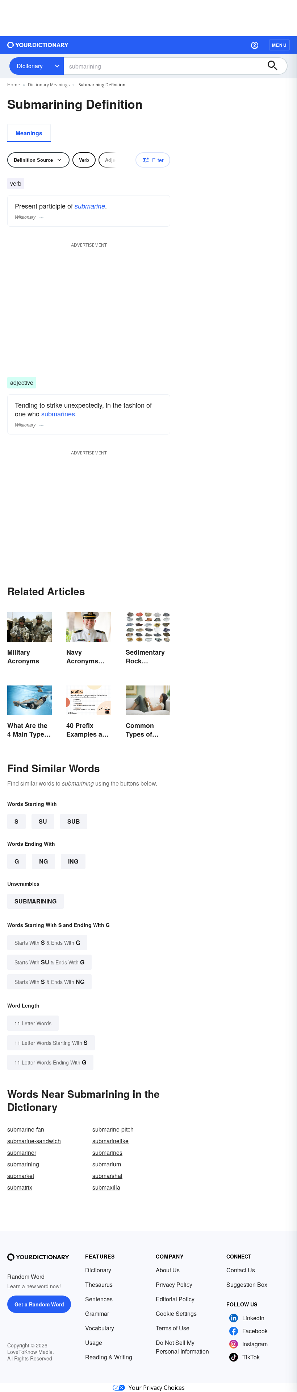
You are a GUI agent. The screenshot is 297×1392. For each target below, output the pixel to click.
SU (43, 821)
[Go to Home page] (38, 45)
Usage (93, 1342)
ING (73, 861)
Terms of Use (172, 1328)
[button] (254, 45)
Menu (279, 45)
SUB (73, 821)
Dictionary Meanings (49, 85)
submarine (90, 205)
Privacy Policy (174, 1284)
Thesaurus (99, 1284)
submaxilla (106, 1187)
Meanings (29, 133)
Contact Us (240, 1270)
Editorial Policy (175, 1299)
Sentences (99, 1299)
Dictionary (30, 66)
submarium (106, 1164)
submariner (21, 1152)
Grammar (97, 1313)
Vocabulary (99, 1328)
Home (13, 85)
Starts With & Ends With (47, 942)
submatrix (19, 1187)
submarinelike (110, 1141)
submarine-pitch (113, 1129)
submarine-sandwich (34, 1141)
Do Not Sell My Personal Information (182, 1346)
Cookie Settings (176, 1313)
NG (43, 861)
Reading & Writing (108, 1357)
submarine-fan (25, 1129)
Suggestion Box (246, 1284)
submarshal (107, 1175)
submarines (107, 1152)
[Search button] (276, 66)
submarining (35, 901)
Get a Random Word (39, 1304)
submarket (20, 1175)
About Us (168, 1270)
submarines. (59, 413)
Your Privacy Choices (157, 1388)
